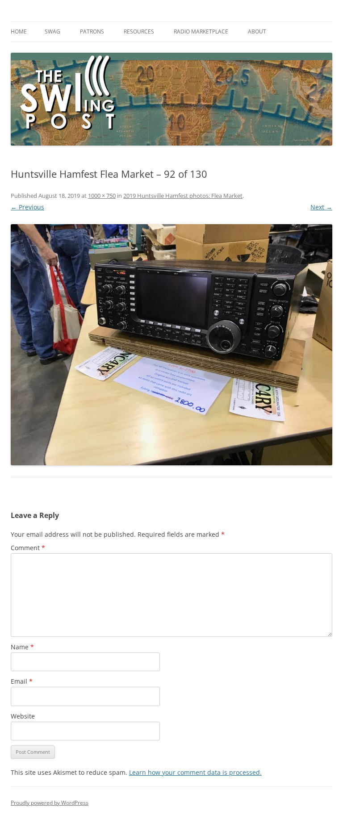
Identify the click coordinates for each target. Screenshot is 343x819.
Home (19, 31)
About (257, 31)
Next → (321, 207)
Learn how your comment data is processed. (195, 772)
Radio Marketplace (201, 31)
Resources (139, 31)
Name (22, 647)
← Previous (27, 207)
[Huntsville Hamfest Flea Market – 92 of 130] (171, 344)
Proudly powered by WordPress (49, 802)
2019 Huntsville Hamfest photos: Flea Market (183, 196)
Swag (52, 31)
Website (23, 716)
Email (22, 681)
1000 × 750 (102, 196)
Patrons (92, 31)
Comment (28, 547)
